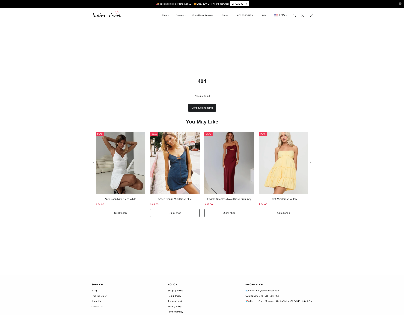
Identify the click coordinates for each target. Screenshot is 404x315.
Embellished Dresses (202, 15)
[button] (93, 163)
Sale (263, 15)
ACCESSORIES (245, 15)
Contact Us (97, 306)
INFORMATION (254, 284)
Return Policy (174, 296)
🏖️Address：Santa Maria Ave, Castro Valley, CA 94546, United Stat (278, 301)
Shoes (225, 15)
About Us (96, 301)
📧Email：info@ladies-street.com (262, 290)
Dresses (179, 15)
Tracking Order (99, 296)
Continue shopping (202, 107)
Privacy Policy (174, 306)
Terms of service (176, 301)
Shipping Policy (175, 290)
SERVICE (97, 284)
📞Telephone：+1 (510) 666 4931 (262, 296)
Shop (164, 15)
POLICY (172, 284)
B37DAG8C (237, 4)
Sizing (95, 290)
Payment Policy (175, 311)
